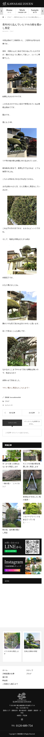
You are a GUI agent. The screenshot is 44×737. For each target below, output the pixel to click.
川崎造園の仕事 (8, 674)
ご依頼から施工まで (10, 684)
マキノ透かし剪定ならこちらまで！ (16, 388)
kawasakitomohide (15, 397)
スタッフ (29, 670)
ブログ (11, 31)
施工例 (5, 677)
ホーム (5, 670)
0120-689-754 (24, 725)
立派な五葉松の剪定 (30, 651)
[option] (9, 11)
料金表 (5, 680)
